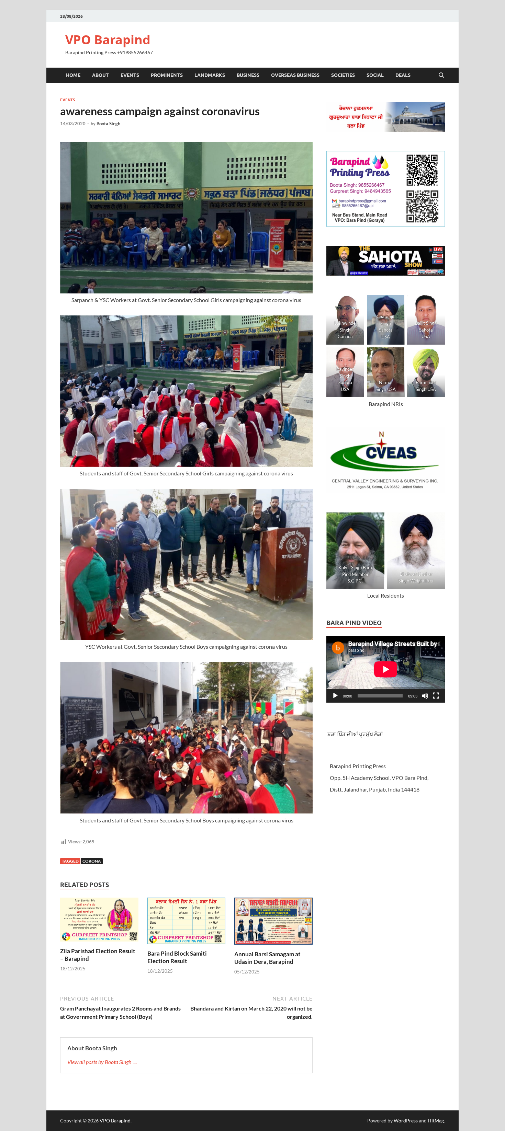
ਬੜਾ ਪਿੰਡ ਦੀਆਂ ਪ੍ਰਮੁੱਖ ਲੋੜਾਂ (354, 734)
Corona (91, 861)
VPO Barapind (107, 39)
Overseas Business (295, 75)
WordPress (406, 1120)
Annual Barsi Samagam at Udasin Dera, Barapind (267, 957)
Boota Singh (108, 123)
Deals (403, 75)
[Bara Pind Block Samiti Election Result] (186, 923)
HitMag (436, 1120)
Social (375, 75)
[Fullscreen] (436, 695)
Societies (343, 75)
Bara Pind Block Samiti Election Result (177, 957)
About (100, 75)
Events (130, 75)
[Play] (335, 695)
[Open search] (441, 75)
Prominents (167, 75)
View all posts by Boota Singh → (102, 1062)
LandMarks (209, 75)
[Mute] (425, 695)
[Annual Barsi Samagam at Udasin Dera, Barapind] (273, 923)
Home (73, 75)
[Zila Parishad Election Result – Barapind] (99, 922)
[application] (385, 669)
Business (248, 75)
